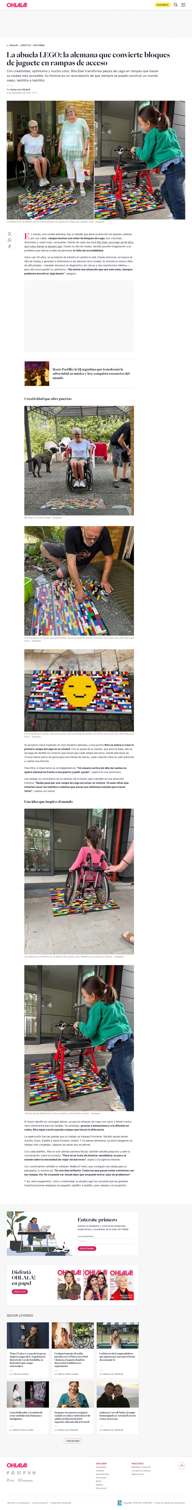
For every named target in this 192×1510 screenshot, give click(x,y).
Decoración (101, 1488)
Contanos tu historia (141, 1470)
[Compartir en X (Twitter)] (9, 234)
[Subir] (182, 1466)
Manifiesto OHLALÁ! (141, 1467)
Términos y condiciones (18, 1503)
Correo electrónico (86, 1236)
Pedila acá (20, 1291)
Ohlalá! (13, 45)
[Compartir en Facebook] (9, 246)
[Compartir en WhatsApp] (9, 240)
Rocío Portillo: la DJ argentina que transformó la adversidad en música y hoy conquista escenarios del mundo (91, 374)
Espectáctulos (102, 1474)
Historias (39, 45)
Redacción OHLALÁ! (20, 89)
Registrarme (87, 1248)
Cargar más (73, 1441)
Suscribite (162, 5)
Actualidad (101, 1467)
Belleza (99, 1484)
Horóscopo (101, 1477)
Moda (98, 1481)
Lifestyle (26, 45)
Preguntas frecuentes (61, 1503)
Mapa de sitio (138, 1474)
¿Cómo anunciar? (40, 1503)
